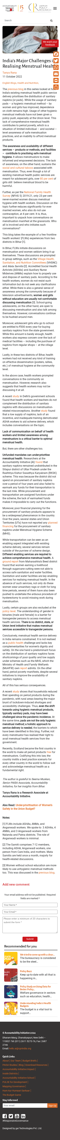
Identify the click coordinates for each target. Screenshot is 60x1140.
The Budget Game (11, 1095)
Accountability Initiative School (18, 1077)
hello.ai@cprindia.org (20, 1048)
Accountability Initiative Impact (18, 1069)
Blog (21, 1065)
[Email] (56, 74)
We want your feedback (50, 43)
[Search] (51, 20)
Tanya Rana (9, 72)
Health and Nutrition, (28, 83)
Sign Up (52, 1105)
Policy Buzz (26, 971)
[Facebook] (56, 54)
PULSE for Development (14, 1082)
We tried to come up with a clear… (37, 954)
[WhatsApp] (56, 67)
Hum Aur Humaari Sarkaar (16, 1090)
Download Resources (36, 1065)
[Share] (56, 87)
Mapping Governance (13, 1086)
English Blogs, (9, 83)
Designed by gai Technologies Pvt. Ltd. (22, 1128)
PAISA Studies (9, 1065)
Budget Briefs (29, 1060)
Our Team (16, 1060)
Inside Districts (10, 1073)
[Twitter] (56, 60)
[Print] (56, 80)
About (5, 1060)
